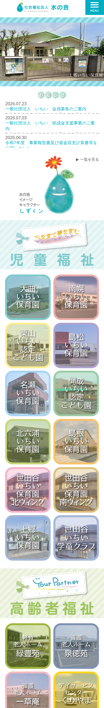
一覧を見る (89, 159)
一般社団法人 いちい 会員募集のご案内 (45, 109)
